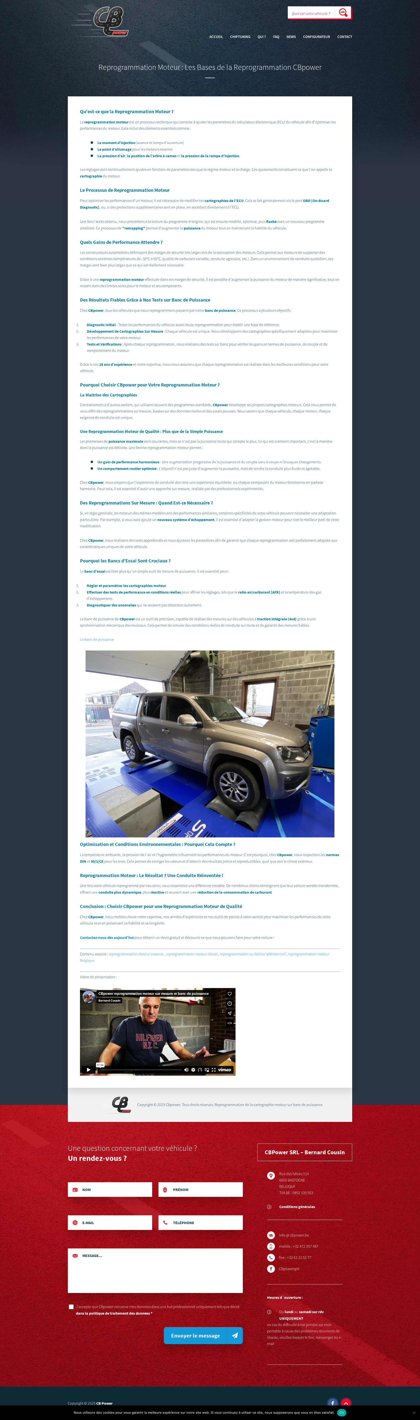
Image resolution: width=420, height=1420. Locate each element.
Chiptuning (240, 37)
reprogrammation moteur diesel (192, 954)
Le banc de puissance (97, 639)
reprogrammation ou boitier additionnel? (253, 954)
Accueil (216, 37)
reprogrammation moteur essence (136, 954)
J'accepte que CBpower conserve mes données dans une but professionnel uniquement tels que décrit (157, 1310)
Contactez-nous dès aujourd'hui (107, 937)
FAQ (276, 37)
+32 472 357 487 (305, 1246)
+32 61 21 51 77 (299, 1257)
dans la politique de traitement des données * (114, 1313)
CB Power (104, 1403)
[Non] (413, 1412)
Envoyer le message (195, 1335)
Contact (344, 37)
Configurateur (316, 37)
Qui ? (262, 37)
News (291, 37)
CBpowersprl (289, 1268)
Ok (342, 1412)
